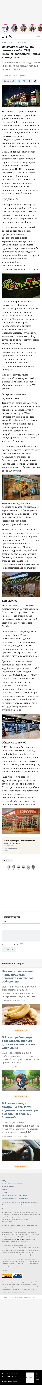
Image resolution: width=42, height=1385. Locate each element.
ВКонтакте (8, 846)
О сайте (4, 1192)
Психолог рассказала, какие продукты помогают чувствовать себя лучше (18, 976)
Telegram (7, 850)
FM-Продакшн (6, 1181)
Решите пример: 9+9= (11, 945)
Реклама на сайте (8, 1186)
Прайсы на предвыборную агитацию (14, 1195)
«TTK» (33, 1297)
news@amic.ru (18, 1239)
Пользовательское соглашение (12, 1184)
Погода (4, 1189)
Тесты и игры (20, 42)
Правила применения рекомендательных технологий (20, 1202)
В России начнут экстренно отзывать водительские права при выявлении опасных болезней (20, 1110)
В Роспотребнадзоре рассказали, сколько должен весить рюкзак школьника (18, 1042)
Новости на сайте (8, 1178)
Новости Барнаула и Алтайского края (15, 1198)
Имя (4, 921)
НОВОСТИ (6, 42)
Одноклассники (10, 848)
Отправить (9, 949)
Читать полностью (21, 1030)
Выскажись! (9, 81)
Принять (29, 1378)
